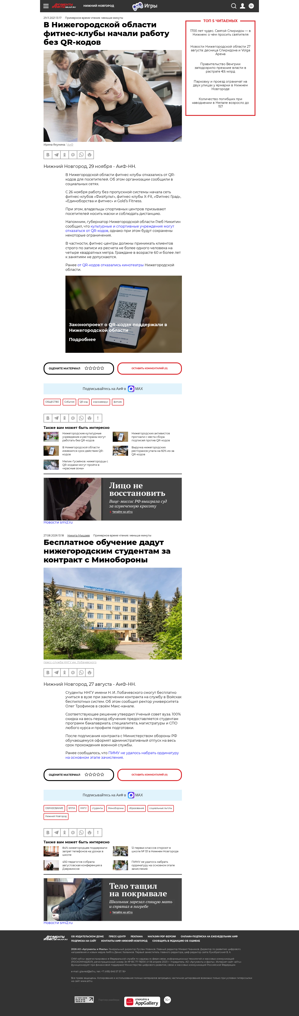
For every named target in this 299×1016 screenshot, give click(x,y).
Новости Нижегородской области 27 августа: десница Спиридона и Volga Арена (220, 50)
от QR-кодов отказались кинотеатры (110, 265)
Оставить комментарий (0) (150, 368)
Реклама (137, 936)
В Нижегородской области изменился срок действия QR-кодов (83, 451)
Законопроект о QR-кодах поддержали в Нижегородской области (118, 327)
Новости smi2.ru (58, 522)
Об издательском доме (87, 936)
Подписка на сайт (83, 940)
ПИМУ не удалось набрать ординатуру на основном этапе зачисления (153, 865)
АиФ (70, 144)
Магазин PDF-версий (162, 936)
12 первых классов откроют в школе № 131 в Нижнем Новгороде (155, 849)
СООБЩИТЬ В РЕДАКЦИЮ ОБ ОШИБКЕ (176, 940)
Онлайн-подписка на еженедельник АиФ (209, 936)
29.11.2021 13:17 (53, 17)
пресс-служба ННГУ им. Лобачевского (70, 662)
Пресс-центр (117, 936)
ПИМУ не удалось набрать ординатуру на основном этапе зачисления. (122, 755)
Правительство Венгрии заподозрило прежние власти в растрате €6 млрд (220, 67)
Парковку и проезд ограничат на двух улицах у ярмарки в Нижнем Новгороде (220, 85)
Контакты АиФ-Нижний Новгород (124, 940)
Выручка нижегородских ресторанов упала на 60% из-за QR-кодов (153, 451)
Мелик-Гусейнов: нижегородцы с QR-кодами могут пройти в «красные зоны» (85, 465)
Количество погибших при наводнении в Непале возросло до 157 (220, 102)
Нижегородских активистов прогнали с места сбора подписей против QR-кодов (151, 437)
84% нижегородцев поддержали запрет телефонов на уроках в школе (84, 851)
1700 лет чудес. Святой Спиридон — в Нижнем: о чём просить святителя (220, 33)
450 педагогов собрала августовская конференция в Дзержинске (82, 865)
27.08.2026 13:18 (54, 535)
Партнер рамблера (108, 1000)
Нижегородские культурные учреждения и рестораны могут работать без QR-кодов (84, 437)
